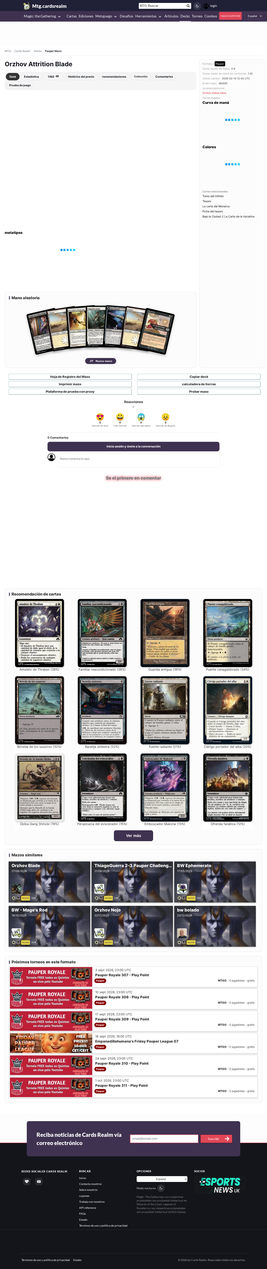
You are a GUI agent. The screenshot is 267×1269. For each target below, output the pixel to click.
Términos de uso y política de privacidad (103, 1225)
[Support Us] (26, 1181)
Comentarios (164, 76)
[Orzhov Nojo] (99, 942)
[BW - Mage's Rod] (16, 942)
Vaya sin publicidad (230, 15)
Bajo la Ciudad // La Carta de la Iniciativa (228, 216)
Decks (38, 51)
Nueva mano (104, 361)
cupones (84, 1195)
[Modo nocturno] (197, 6)
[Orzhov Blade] (16, 898)
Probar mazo (199, 391)
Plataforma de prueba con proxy (70, 391)
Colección (141, 76)
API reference (87, 1207)
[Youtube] (39, 1181)
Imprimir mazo (70, 384)
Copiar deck (199, 377)
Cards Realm (22, 51)
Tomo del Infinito (213, 196)
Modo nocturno (146, 1188)
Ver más (133, 835)
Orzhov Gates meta (214, 92)
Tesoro (206, 201)
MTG (8, 51)
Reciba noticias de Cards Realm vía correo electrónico (79, 1138)
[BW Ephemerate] (182, 898)
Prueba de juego (20, 85)
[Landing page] (26, 6)
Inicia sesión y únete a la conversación (133, 446)
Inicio (82, 1177)
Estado (83, 1219)
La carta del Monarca (216, 206)
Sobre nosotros (88, 1189)
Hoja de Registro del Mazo (70, 377)
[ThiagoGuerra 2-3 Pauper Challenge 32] (99, 898)
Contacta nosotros (90, 1183)
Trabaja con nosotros (92, 1201)
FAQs (82, 1213)
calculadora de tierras (199, 384)
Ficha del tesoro (212, 211)
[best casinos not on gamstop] (220, 1184)
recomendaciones (114, 76)
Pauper (220, 63)
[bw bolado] (182, 942)
